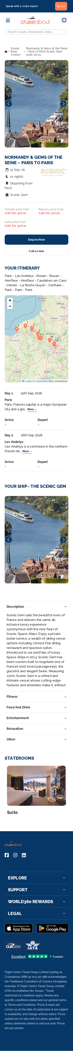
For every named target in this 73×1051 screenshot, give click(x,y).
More (30, 409)
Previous (9, 104)
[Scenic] (36, 539)
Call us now (36, 251)
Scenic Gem (19, 195)
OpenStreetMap (45, 381)
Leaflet (28, 381)
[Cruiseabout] (36, 23)
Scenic (36, 539)
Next (63, 104)
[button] (39, 333)
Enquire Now (36, 239)
